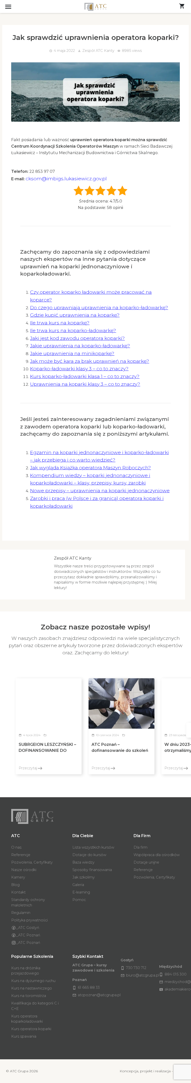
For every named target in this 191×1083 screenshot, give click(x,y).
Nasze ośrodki (23, 870)
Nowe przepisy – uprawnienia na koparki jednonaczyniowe (100, 490)
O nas (16, 847)
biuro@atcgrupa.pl (140, 975)
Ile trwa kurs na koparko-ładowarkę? (73, 330)
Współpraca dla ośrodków (157, 855)
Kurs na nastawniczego (31, 988)
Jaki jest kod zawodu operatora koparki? (77, 338)
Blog (15, 885)
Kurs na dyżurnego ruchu (33, 981)
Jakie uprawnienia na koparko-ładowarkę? (80, 346)
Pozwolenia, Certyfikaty (32, 862)
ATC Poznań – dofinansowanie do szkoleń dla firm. (120, 750)
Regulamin (20, 912)
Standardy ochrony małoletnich (28, 902)
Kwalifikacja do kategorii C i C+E (35, 1006)
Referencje (20, 855)
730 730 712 (133, 968)
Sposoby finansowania (92, 870)
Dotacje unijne (146, 862)
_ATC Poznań (28, 935)
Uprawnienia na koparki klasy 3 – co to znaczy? (85, 384)
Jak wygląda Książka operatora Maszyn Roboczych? (90, 468)
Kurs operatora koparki (31, 1029)
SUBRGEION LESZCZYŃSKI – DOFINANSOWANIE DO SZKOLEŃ (47, 750)
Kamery (18, 877)
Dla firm (140, 847)
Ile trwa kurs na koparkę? (60, 323)
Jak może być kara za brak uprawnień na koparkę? (89, 361)
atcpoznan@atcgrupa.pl (96, 995)
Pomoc (79, 899)
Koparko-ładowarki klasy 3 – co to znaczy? (79, 369)
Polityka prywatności (29, 920)
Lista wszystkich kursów (93, 847)
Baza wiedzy (83, 862)
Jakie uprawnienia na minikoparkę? (72, 353)
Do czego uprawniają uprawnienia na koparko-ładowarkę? (99, 307)
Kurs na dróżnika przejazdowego (25, 971)
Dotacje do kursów (89, 855)
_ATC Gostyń (27, 927)
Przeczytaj (31, 768)
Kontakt (18, 892)
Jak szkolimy (83, 877)
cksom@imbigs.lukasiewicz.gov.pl (66, 179)
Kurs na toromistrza (28, 995)
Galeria (78, 885)
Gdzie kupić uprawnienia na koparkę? (75, 315)
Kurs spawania (23, 1036)
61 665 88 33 (86, 987)
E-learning (81, 892)
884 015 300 (173, 974)
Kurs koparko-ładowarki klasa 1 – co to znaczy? (85, 376)
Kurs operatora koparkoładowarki (27, 1019)
